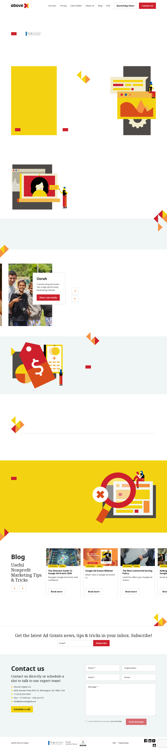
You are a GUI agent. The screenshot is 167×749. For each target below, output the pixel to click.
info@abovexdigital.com (25, 701)
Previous (75, 298)
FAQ (108, 5)
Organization (130, 668)
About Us (90, 5)
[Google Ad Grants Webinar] (100, 557)
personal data (116, 721)
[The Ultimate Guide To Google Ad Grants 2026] (63, 557)
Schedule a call (22, 709)
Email (62, 643)
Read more (56, 591)
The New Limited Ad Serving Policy (137, 572)
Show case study (48, 297)
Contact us (147, 5)
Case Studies (76, 5)
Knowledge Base (125, 5)
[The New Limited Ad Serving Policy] (138, 557)
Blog (100, 5)
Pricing (63, 5)
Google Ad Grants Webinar (99, 570)
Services (52, 5)
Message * (93, 686)
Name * (91, 668)
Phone (127, 677)
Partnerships (123, 743)
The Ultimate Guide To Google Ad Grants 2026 (60, 572)
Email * (91, 677)
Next (75, 291)
